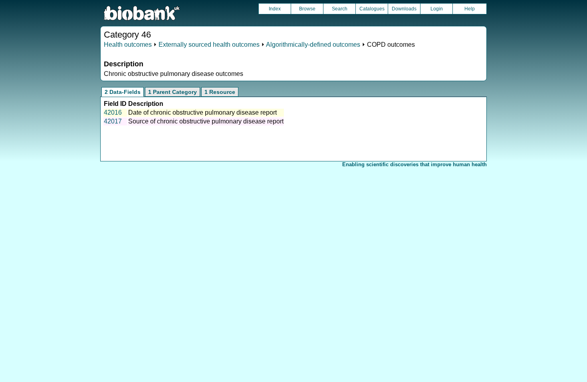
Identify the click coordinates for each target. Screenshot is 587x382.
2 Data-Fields (123, 92)
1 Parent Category (172, 92)
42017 (113, 121)
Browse (307, 9)
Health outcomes (128, 44)
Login (436, 9)
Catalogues (372, 9)
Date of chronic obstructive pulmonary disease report (202, 112)
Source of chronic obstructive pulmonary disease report (206, 121)
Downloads (404, 9)
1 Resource (219, 92)
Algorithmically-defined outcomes (313, 44)
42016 (113, 112)
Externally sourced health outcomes (209, 44)
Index (275, 9)
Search (339, 9)
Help (469, 9)
